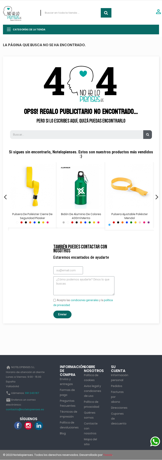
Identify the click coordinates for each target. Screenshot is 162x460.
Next (157, 197)
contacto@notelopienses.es (25, 409)
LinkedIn (38, 425)
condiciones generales (85, 300)
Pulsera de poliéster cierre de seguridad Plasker (32, 216)
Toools (107, 455)
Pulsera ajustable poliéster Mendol (129, 216)
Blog (63, 433)
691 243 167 (32, 393)
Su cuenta (118, 368)
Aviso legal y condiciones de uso (92, 391)
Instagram (28, 425)
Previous (5, 197)
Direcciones (119, 408)
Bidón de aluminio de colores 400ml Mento (81, 216)
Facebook (18, 425)
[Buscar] (147, 134)
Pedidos (116, 386)
